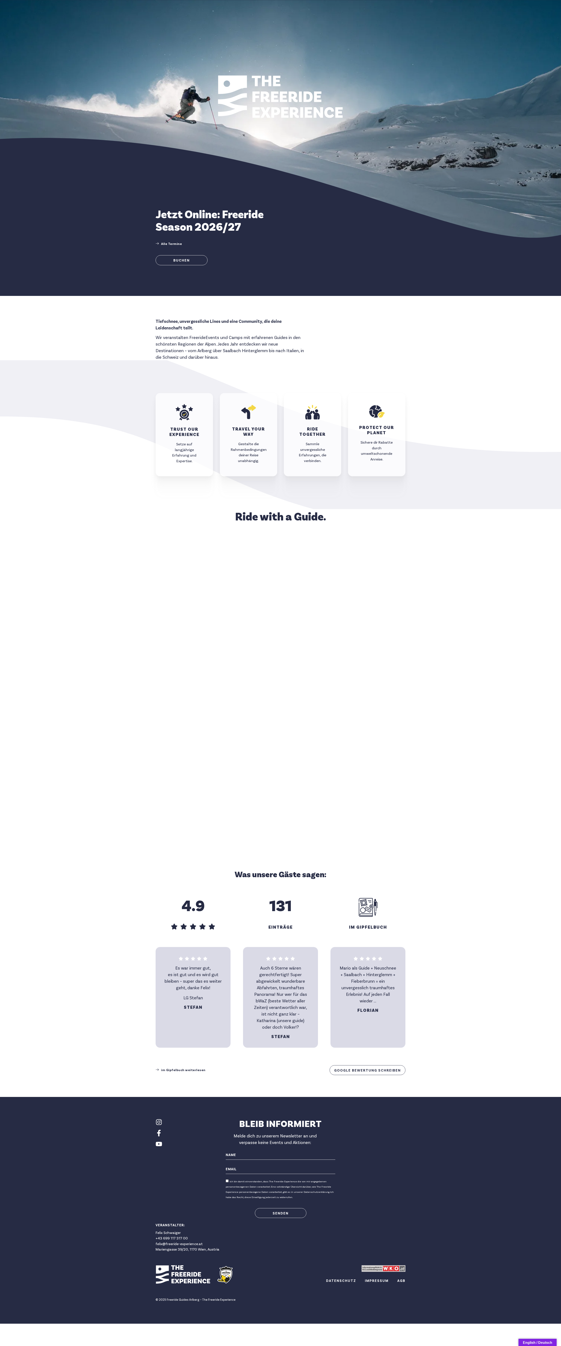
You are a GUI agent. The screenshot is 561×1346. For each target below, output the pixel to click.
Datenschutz (341, 1280)
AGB (401, 1280)
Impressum (377, 1280)
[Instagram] (159, 1122)
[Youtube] (159, 1144)
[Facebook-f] (159, 1133)
